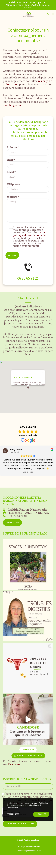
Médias (27, 8)
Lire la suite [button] (13, 472)
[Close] (41, 373)
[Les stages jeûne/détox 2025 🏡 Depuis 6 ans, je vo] (28, 564)
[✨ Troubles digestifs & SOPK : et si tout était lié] (28, 668)
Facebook (14, 764)
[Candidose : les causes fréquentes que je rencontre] (28, 719)
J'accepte (41, 814)
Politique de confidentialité (29, 847)
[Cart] (47, 14)
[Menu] (52, 14)
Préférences (13, 814)
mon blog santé (12, 105)
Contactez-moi (12, 522)
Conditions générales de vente (29, 851)
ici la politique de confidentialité (29, 234)
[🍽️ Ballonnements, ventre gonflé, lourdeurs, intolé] (28, 616)
